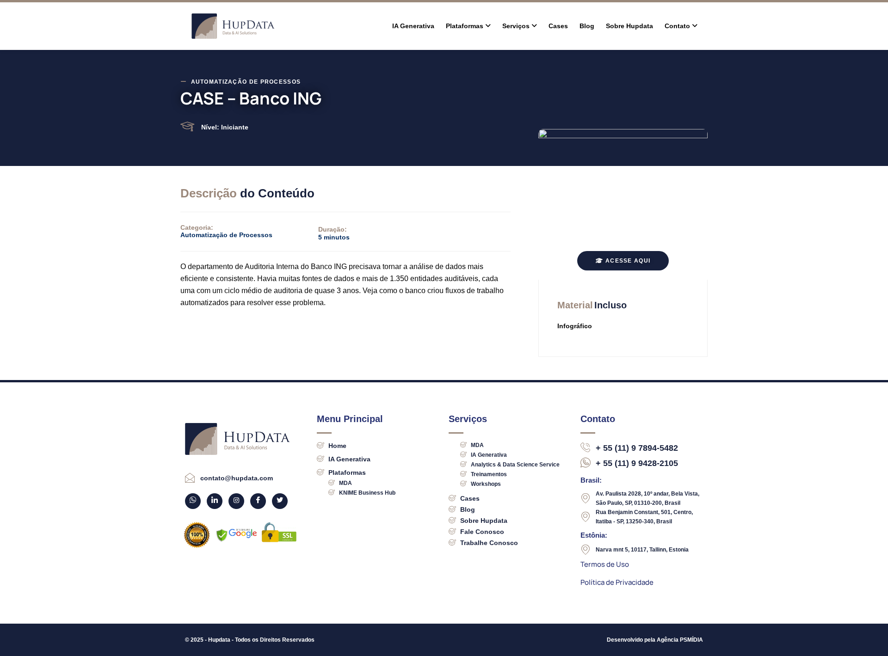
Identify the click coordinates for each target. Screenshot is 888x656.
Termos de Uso (604, 564)
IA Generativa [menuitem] (413, 26)
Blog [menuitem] (587, 26)
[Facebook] (258, 501)
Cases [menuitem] (558, 26)
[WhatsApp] (193, 501)
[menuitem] (468, 26)
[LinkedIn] (214, 501)
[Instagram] (236, 501)
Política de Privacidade (617, 582)
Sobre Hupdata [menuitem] (629, 26)
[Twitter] (280, 501)
